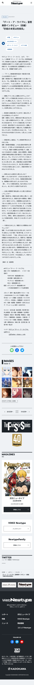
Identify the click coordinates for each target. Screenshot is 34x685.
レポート (10, 572)
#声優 (8, 37)
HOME (3, 572)
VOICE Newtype (23, 619)
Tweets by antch (4, 563)
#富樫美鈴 (9, 49)
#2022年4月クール (11, 41)
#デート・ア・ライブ (12, 45)
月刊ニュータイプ (23, 614)
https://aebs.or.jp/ (8, 664)
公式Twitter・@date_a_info (17, 334)
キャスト (18, 572)
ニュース (5, 623)
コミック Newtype (24, 627)
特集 (3, 619)
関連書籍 (20, 623)
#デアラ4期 (24, 45)
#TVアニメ (16, 37)
